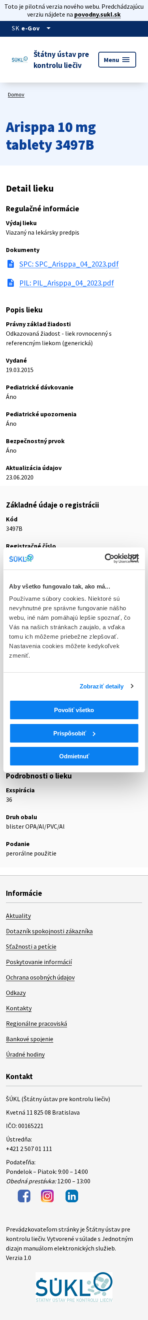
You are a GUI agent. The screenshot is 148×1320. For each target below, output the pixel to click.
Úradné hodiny (25, 1054)
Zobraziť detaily (102, 686)
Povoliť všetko (74, 710)
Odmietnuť (74, 756)
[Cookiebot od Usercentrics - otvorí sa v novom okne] (105, 558)
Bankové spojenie (29, 1039)
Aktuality (18, 915)
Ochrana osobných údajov (40, 977)
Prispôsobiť (69, 733)
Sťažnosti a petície (31, 946)
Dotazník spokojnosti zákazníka (49, 931)
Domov (16, 94)
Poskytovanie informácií (39, 962)
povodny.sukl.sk (97, 14)
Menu (117, 59)
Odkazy (16, 993)
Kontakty (19, 1008)
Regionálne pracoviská (36, 1023)
